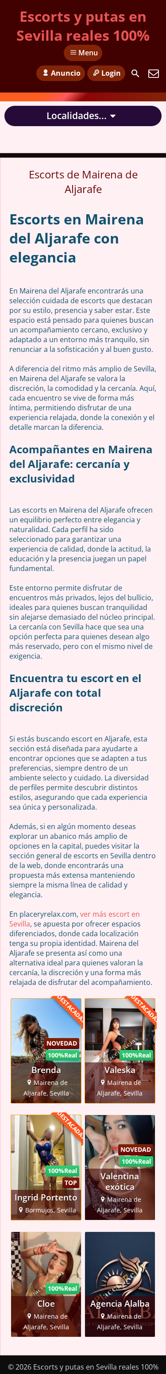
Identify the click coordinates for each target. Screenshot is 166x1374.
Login (111, 73)
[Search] (135, 73)
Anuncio (66, 73)
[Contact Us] (154, 73)
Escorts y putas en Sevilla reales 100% (83, 26)
